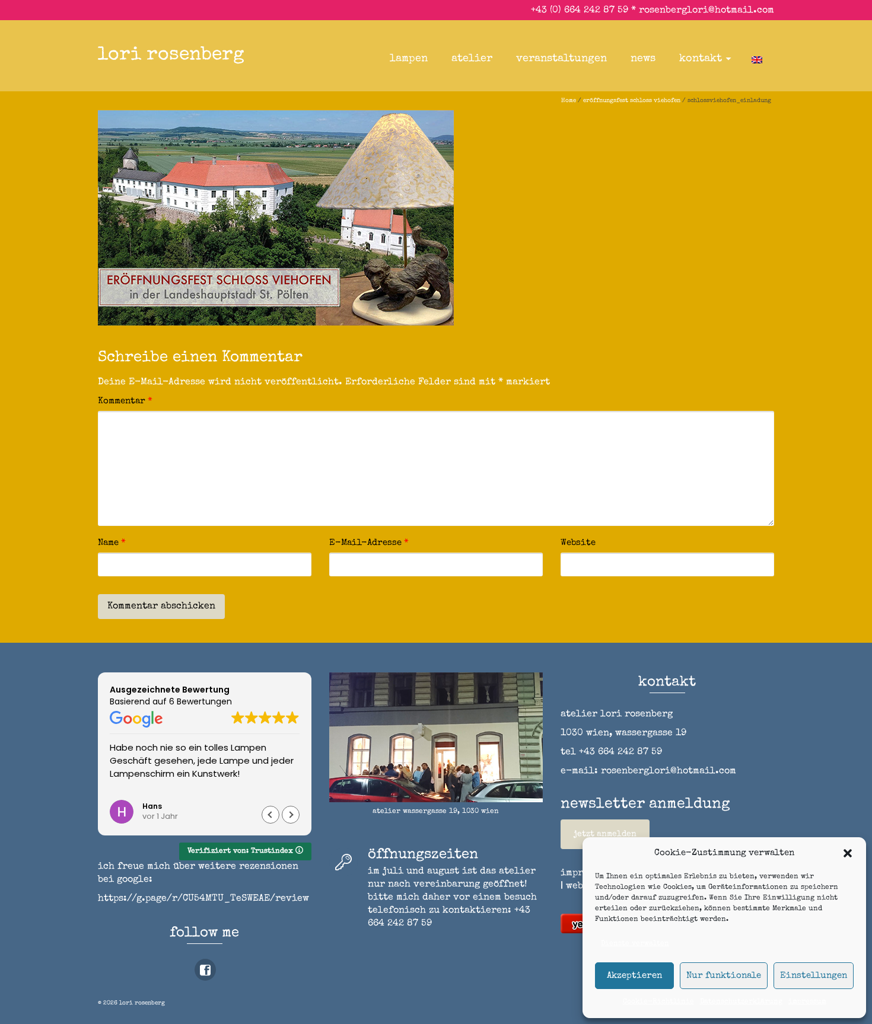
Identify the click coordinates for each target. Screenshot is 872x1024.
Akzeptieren (634, 975)
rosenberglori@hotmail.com (706, 10)
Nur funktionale (723, 975)
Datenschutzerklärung (741, 1002)
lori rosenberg (171, 55)
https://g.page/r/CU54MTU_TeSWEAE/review (203, 899)
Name (112, 542)
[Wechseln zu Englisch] (757, 58)
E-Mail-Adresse (369, 542)
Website (578, 542)
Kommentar (125, 401)
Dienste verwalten (635, 944)
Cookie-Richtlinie (658, 1002)
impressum (807, 1002)
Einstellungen (813, 975)
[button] (848, 853)
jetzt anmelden (605, 834)
